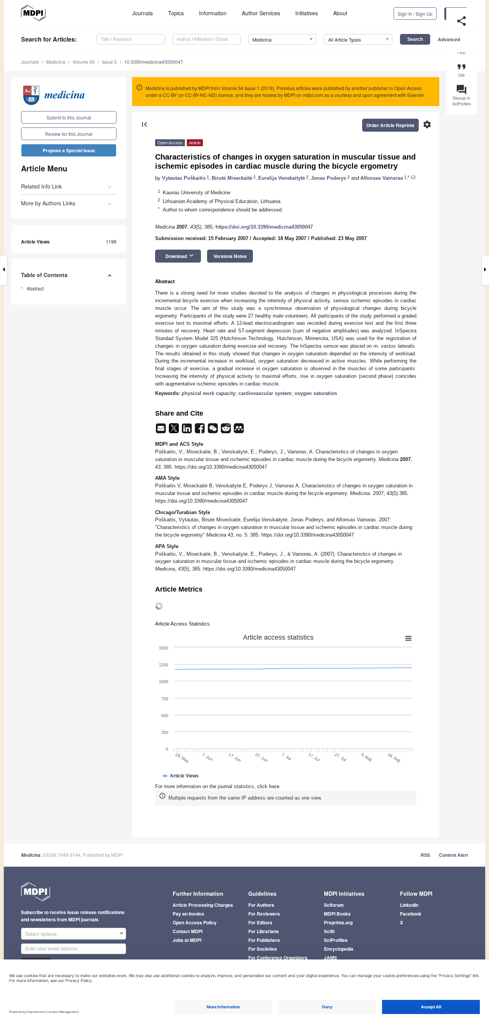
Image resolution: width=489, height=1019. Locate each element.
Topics (176, 13)
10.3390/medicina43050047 (153, 61)
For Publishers (264, 940)
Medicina (55, 61)
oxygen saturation (316, 393)
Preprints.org (338, 922)
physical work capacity (208, 393)
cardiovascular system (264, 393)
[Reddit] (226, 431)
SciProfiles (336, 940)
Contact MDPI (187, 931)
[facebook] (200, 431)
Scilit (329, 931)
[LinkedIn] (187, 431)
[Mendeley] (239, 431)
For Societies (262, 948)
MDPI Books (337, 913)
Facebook (410, 913)
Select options (41, 933)
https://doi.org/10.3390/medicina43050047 (264, 227)
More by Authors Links (48, 203)
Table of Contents (44, 275)
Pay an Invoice (188, 913)
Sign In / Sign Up (415, 13)
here (274, 786)
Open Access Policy (195, 922)
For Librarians (263, 931)
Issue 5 (109, 61)
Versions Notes (230, 256)
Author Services (261, 13)
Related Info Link (41, 186)
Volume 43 (84, 61)
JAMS (330, 957)
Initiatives (306, 13)
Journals (142, 13)
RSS (425, 854)
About (340, 13)
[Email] (161, 431)
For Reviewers (264, 913)
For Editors (260, 922)
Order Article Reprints (390, 125)
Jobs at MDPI (187, 940)
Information (213, 13)
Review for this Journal (68, 134)
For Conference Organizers (278, 957)
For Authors (261, 904)
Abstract (35, 288)
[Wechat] (213, 431)
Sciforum (334, 904)
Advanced (449, 39)
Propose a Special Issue (69, 150)
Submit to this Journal (69, 117)
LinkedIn (409, 904)
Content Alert (453, 854)
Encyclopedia (338, 948)
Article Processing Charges (203, 904)
